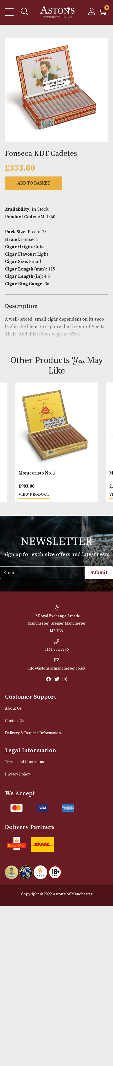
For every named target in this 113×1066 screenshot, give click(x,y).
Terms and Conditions (24, 762)
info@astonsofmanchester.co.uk (56, 668)
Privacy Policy (17, 774)
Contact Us (14, 721)
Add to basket (33, 183)
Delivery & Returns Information (33, 733)
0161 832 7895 (57, 649)
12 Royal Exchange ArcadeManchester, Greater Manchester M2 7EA (57, 624)
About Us (13, 708)
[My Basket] (104, 13)
